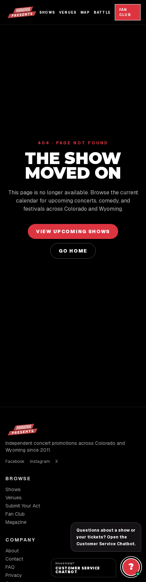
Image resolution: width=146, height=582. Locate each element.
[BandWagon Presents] (22, 12)
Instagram (40, 461)
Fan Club (125, 12)
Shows (47, 12)
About (12, 551)
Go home (73, 251)
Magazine (15, 522)
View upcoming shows (73, 231)
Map (85, 12)
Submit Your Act (22, 506)
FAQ (10, 567)
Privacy (13, 575)
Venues (67, 12)
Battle (102, 12)
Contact (14, 559)
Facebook (14, 461)
